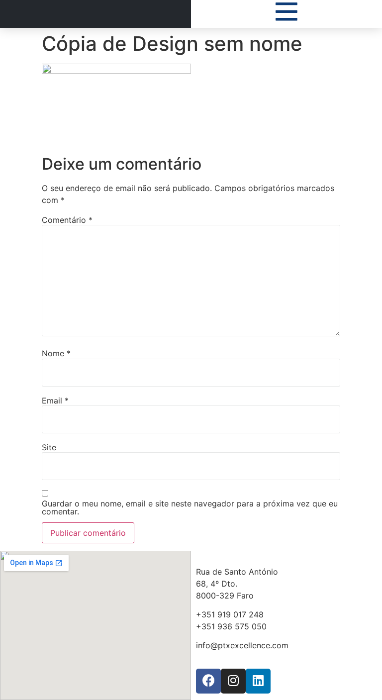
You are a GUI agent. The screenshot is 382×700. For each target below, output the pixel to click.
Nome (56, 353)
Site (49, 447)
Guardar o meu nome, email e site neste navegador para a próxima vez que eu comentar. (190, 507)
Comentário (67, 220)
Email (55, 400)
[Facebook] (208, 681)
